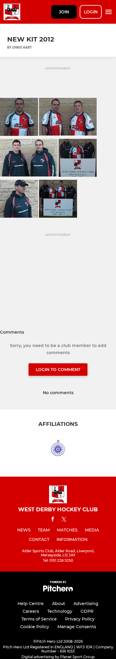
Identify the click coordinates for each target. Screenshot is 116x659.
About (58, 603)
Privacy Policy (80, 619)
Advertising (85, 603)
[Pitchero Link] (58, 590)
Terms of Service (39, 619)
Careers (31, 611)
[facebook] (53, 520)
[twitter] (64, 520)
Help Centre (31, 603)
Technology (59, 611)
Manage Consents (76, 626)
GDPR (87, 611)
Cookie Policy (34, 626)
